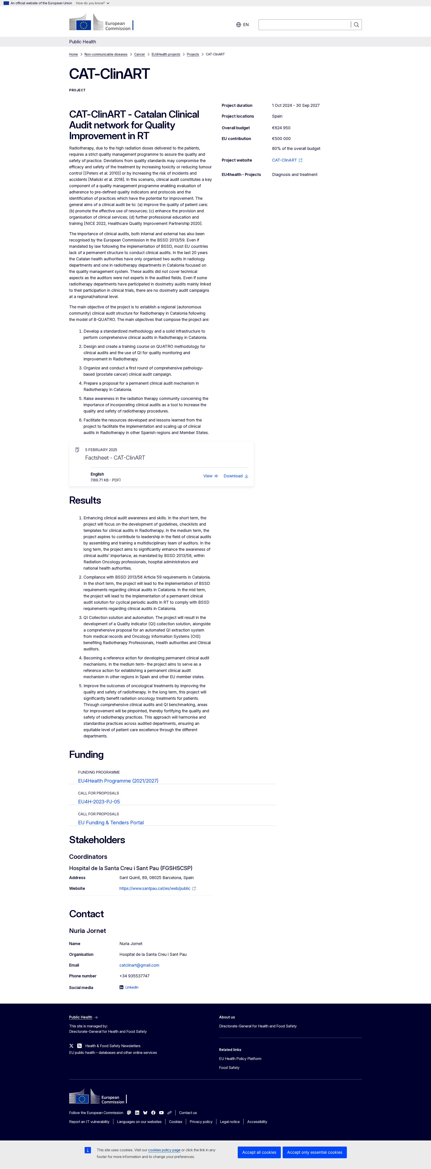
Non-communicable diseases (106, 54)
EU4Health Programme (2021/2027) (118, 781)
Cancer (139, 54)
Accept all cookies (259, 1152)
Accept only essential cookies (314, 1152)
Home (73, 54)
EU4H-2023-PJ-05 (99, 802)
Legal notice (230, 1121)
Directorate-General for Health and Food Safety (258, 1026)
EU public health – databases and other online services (113, 1052)
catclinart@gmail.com (139, 965)
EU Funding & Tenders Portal (111, 822)
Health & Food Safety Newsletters (113, 1046)
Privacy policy (201, 1121)
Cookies (175, 1121)
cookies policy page (164, 1150)
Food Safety (229, 1067)
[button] (210, 476)
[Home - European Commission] (105, 22)
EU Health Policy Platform (240, 1058)
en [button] (246, 24)
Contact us (188, 1112)
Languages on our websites (139, 1121)
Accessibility (257, 1121)
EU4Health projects (166, 54)
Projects (193, 54)
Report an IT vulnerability (89, 1121)
